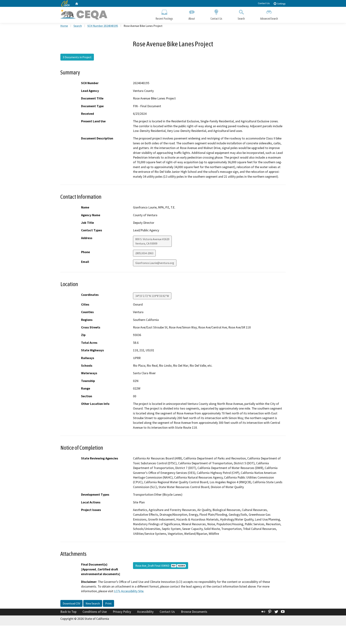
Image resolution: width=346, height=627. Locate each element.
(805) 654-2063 (144, 253)
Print (108, 603)
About (191, 18)
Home (64, 26)
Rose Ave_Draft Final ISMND (160, 565)
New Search (93, 603)
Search (241, 18)
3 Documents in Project (77, 57)
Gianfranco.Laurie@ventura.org (154, 263)
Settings (281, 3)
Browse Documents (194, 612)
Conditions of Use (95, 612)
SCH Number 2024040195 (102, 26)
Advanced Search (269, 18)
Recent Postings (164, 18)
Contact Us (264, 3)
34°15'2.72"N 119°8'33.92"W (152, 296)
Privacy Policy (122, 612)
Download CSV (71, 603)
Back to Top (68, 612)
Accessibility (145, 612)
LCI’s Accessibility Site (128, 591)
